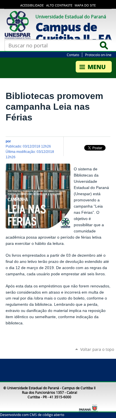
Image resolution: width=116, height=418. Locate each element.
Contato (73, 54)
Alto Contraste (59, 5)
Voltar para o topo (97, 349)
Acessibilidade (32, 5)
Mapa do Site (85, 5)
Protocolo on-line (98, 54)
